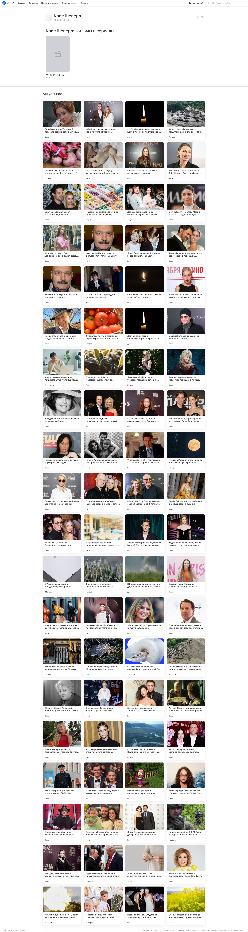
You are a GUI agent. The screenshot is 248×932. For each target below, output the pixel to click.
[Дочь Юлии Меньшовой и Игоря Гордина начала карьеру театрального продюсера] (144, 244)
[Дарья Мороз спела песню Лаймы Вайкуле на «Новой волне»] (62, 492)
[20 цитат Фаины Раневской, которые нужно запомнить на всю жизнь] (62, 699)
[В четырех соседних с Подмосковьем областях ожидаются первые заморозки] (103, 368)
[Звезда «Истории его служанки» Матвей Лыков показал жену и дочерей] (144, 533)
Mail (4, 930)
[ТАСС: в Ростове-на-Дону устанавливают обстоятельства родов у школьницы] (103, 161)
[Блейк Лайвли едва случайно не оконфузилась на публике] (186, 492)
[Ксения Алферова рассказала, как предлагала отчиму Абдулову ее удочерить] (103, 451)
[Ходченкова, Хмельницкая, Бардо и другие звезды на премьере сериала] (103, 699)
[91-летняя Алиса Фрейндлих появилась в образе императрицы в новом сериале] (103, 285)
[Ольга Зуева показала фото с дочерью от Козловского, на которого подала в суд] (144, 823)
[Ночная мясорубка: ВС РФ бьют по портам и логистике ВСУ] (186, 823)
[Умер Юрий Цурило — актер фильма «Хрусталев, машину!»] (103, 244)
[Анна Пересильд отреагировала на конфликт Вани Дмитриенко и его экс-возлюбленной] (186, 409)
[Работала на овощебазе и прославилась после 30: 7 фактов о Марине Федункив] (186, 864)
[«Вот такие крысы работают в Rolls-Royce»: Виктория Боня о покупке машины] (186, 161)
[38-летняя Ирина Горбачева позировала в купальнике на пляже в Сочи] (103, 616)
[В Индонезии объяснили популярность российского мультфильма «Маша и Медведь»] (144, 781)
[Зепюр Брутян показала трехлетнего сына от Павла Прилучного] (144, 699)
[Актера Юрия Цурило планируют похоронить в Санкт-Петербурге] (186, 699)
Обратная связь (237, 930)
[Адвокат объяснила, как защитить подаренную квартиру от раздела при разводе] (144, 864)
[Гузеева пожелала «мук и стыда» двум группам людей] (62, 451)
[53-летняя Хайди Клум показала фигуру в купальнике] (144, 616)
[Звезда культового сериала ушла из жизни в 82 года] (62, 409)
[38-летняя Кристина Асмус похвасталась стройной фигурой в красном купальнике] (62, 740)
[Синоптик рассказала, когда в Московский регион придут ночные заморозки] (103, 657)
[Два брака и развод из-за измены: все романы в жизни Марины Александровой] (144, 203)
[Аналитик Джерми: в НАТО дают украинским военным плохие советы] (62, 906)
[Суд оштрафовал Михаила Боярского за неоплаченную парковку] (62, 823)
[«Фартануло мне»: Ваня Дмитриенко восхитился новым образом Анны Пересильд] (62, 244)
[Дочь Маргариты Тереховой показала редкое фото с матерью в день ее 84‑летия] (62, 120)
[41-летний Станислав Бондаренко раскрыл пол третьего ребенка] (62, 533)
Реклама (22, 930)
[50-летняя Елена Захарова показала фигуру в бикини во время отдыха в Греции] (144, 409)
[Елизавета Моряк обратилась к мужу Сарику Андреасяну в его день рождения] (103, 823)
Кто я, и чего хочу (55, 75)
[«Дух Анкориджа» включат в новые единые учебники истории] (103, 864)
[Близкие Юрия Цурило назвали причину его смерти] (62, 285)
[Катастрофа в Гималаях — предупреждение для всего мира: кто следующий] (186, 120)
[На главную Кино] (10, 3)
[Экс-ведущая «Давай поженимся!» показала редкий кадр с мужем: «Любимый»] (103, 409)
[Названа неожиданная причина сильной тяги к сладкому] (103, 203)
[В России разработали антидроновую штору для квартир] (62, 575)
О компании (12, 930)
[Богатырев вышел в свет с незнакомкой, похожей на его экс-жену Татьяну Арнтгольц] (62, 203)
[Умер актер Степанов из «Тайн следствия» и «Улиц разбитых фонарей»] (62, 327)
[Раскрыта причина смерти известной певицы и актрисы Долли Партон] (186, 368)
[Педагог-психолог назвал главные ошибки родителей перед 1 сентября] (103, 906)
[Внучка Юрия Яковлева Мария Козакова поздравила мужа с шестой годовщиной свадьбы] (186, 203)
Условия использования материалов (215, 930)
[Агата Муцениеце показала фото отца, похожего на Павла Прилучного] (103, 740)
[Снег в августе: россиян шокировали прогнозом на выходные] (103, 575)
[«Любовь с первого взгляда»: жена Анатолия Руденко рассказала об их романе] (103, 120)
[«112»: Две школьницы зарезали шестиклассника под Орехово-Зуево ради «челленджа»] (144, 120)
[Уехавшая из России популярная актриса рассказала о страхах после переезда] (186, 285)
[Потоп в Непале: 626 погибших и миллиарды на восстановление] (186, 657)
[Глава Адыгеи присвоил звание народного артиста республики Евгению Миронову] (186, 616)
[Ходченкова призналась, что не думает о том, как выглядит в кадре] (186, 533)
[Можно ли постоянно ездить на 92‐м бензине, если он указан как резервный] (62, 616)
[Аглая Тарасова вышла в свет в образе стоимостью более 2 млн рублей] (186, 781)
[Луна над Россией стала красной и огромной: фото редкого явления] (186, 451)
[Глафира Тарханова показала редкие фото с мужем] (144, 161)
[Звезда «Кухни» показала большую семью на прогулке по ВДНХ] (62, 864)
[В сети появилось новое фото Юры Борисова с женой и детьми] (103, 492)
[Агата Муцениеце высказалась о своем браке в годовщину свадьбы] (186, 244)
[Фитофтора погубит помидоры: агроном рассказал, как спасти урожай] (103, 327)
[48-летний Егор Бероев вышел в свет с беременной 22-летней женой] (144, 492)
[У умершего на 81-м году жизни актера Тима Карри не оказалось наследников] (144, 451)
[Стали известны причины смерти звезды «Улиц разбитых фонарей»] (144, 285)
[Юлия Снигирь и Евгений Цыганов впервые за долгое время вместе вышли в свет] (186, 740)
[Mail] (4, 3)
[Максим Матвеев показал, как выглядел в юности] (186, 327)
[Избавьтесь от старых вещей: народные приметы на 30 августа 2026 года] (62, 657)
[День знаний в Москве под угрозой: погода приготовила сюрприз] (144, 368)
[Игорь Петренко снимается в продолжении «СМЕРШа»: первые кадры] (62, 781)
